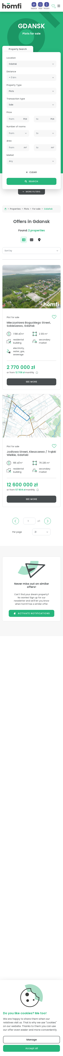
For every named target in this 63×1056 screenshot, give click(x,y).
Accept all (31, 1048)
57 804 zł (20, 489)
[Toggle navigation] (59, 5)
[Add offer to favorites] (54, 316)
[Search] (34, 4)
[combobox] (31, 64)
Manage (31, 1039)
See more (31, 381)
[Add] (40, 4)
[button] (40, 5)
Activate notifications (34, 613)
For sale (36, 208)
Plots (26, 208)
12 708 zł (20, 372)
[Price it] (46, 4)
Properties (15, 208)
